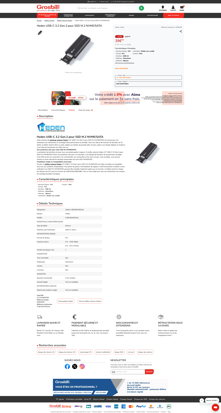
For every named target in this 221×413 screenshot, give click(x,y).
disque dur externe (145, 352)
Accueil (39, 21)
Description (43, 110)
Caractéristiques (58, 110)
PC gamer (60, 399)
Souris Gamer (99, 399)
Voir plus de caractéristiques (124, 63)
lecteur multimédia (103, 352)
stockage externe (56, 140)
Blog (169, 412)
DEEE (129, 45)
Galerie (72, 110)
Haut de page (84, 110)
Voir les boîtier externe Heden (90, 301)
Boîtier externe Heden (64, 21)
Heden (65, 140)
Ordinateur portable (74, 399)
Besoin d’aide (105, 2)
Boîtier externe (49, 21)
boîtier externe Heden (53, 164)
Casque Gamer (126, 399)
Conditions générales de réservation (61, 412)
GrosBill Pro (93, 2)
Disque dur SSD (140, 399)
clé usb (131, 352)
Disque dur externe (157, 399)
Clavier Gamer (112, 399)
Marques (163, 412)
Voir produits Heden (65, 301)
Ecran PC (88, 399)
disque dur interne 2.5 (67, 352)
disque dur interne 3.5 (46, 352)
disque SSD (119, 352)
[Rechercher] (141, 8)
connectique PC (85, 352)
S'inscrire (149, 372)
